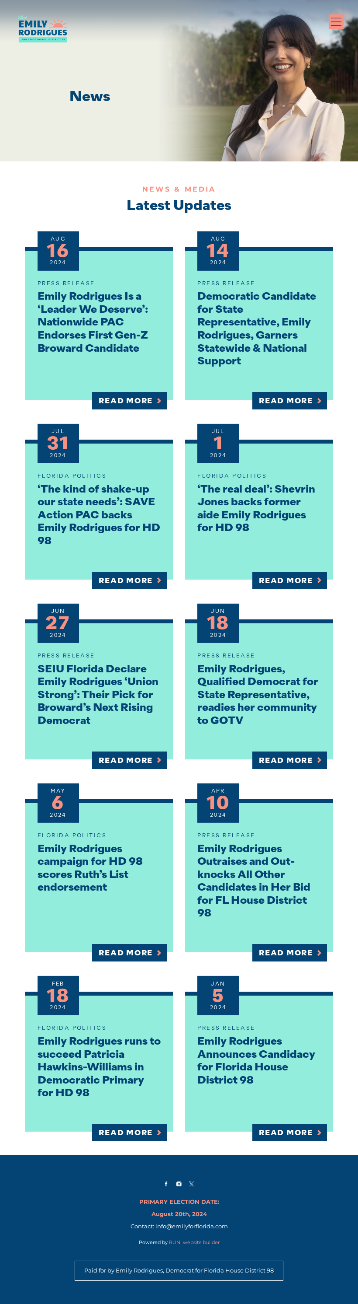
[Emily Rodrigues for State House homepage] (43, 29)
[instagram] (179, 1183)
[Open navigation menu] (336, 21)
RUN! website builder (194, 1242)
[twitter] (191, 1183)
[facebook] (166, 1183)
